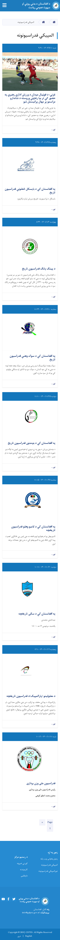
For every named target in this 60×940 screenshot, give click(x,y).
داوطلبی (24, 876)
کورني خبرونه (22, 863)
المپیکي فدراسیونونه (49, 865)
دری (19, 936)
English (28, 936)
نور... (53, 129)
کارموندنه (24, 870)
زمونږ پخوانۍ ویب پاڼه (49, 859)
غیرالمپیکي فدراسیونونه (48, 871)
